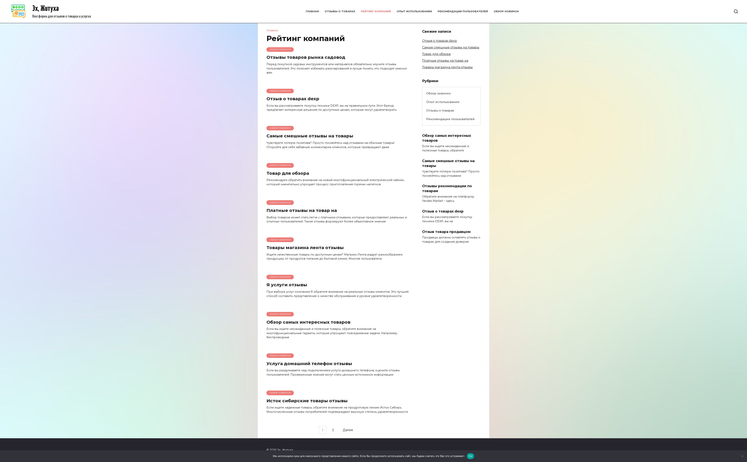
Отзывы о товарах (340, 11)
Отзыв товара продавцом (446, 232)
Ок (470, 456)
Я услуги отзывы (287, 285)
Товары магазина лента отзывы (305, 247)
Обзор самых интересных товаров (308, 322)
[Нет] (742, 456)
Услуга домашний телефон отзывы (309, 363)
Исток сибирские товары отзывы (307, 400)
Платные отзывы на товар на (302, 210)
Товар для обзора (288, 173)
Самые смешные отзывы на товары (310, 136)
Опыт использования (414, 11)
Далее (348, 430)
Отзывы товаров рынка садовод (306, 57)
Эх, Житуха (45, 8)
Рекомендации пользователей (463, 11)
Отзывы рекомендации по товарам (447, 188)
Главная (312, 11)
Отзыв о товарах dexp (293, 98)
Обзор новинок (506, 11)
